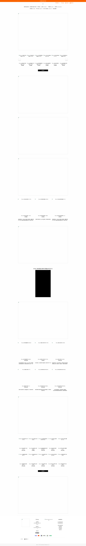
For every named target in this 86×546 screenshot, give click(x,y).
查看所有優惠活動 (60, 525)
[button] (43, 283)
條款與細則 (60, 526)
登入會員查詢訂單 (60, 521)
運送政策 (37, 530)
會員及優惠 (54, 8)
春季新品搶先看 (26, 6)
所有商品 (38, 6)
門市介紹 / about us (39, 8)
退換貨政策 (60, 527)
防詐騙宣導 (60, 528)
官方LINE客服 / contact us (47, 8)
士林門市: (37, 521)
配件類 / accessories (58, 6)
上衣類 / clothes (43, 6)
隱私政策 (60, 529)
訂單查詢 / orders (32, 8)
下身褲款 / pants (50, 6)
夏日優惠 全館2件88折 (33, 6)
